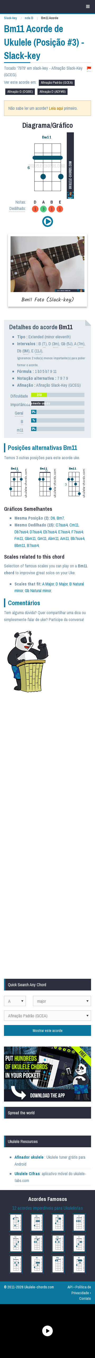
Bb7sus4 (77, 538)
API (70, 1286)
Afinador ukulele (29, 1157)
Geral (19, 413)
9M (25, 351)
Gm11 (41, 538)
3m (55, 344)
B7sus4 (33, 545)
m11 (20, 430)
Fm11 (19, 538)
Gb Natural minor (38, 590)
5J (69, 344)
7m (80, 344)
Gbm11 (30, 538)
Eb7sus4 (49, 532)
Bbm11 (20, 545)
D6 (53, 518)
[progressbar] (58, 395)
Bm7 (60, 518)
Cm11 (73, 525)
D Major (62, 584)
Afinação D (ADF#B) (52, 91)
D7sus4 (35, 532)
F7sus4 (77, 532)
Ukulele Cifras (27, 1173)
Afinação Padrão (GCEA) (57, 82)
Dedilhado (17, 208)
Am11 (64, 538)
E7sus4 (64, 532)
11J (38, 351)
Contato (85, 1298)
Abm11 (53, 538)
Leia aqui (56, 108)
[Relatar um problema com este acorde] (89, 68)
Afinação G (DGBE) (20, 91)
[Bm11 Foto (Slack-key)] (47, 270)
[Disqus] (47, 767)
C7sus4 (62, 525)
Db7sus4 (21, 532)
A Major (48, 584)
